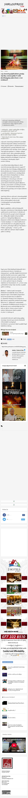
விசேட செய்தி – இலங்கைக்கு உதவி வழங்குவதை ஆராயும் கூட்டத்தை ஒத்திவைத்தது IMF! (11, 378)
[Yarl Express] (14, 7)
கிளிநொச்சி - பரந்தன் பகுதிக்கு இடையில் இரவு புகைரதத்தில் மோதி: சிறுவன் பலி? (12, 130)
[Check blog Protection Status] (6, 794)
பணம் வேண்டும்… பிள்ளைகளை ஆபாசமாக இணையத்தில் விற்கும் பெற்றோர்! (11, 134)
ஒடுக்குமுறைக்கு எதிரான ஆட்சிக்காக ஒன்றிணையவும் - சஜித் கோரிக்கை (16, 333)
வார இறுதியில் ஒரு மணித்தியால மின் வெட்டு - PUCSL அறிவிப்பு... (12, 405)
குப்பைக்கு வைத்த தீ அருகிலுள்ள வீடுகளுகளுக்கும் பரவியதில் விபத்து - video (15, 726)
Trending (6, 71)
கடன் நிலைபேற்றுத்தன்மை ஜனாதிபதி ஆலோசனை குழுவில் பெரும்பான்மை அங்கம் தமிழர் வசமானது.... (13, 417)
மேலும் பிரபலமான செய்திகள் (9, 329)
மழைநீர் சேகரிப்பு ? (11, 710)
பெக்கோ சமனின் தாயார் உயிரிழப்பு (15, 674)
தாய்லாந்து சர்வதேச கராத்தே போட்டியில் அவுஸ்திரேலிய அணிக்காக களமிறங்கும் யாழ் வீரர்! (16, 682)
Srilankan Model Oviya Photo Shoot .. (16, 703)
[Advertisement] (14, 34)
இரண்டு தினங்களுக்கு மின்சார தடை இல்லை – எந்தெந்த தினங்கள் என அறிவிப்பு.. (12, 391)
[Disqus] (14, 449)
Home (2, 71)
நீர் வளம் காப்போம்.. (12, 717)
